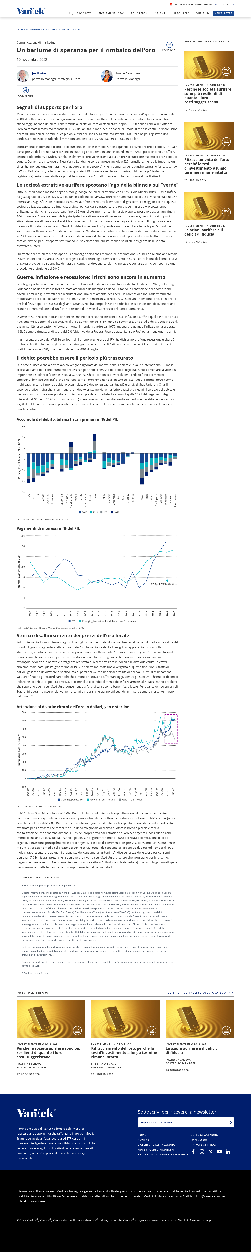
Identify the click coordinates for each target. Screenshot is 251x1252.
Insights (160, 13)
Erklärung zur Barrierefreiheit (163, 1154)
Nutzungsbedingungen (156, 1149)
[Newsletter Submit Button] (231, 1122)
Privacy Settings (204, 1144)
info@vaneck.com (208, 1196)
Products (84, 13)
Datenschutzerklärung (156, 1144)
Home (142, 1135)
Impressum (199, 1139)
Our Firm (203, 13)
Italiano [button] (225, 4)
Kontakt (144, 1139)
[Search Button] (71, 13)
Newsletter (224, 13)
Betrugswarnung (204, 1135)
